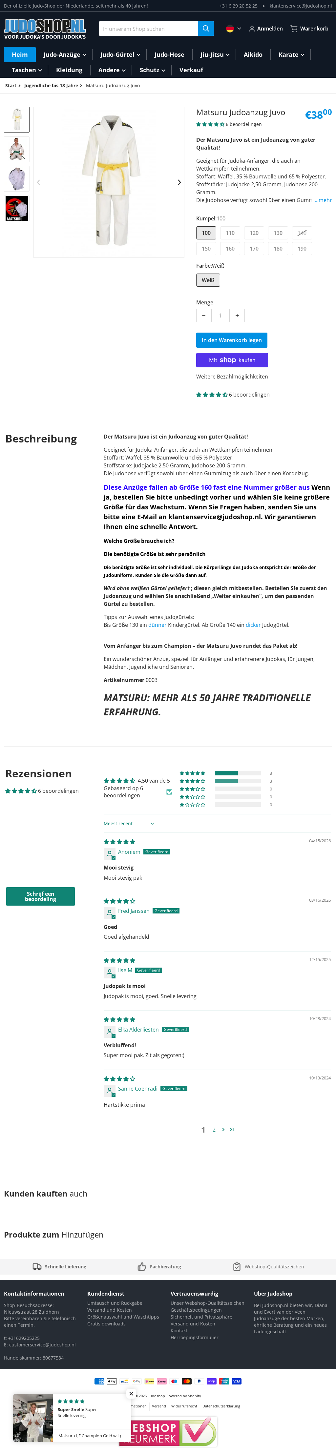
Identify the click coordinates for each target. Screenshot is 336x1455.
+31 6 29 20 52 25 (239, 6)
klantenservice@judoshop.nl (301, 6)
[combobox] (156, 28)
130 (278, 232)
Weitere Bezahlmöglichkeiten (232, 376)
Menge (204, 302)
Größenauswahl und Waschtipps (123, 1317)
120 (254, 232)
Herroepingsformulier (195, 1337)
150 (206, 248)
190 (302, 248)
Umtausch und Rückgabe (114, 1303)
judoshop (157, 1395)
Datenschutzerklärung (221, 1406)
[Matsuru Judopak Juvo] (17, 120)
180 (278, 248)
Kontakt (179, 1330)
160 (230, 248)
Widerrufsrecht (184, 1406)
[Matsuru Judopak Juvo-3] (17, 179)
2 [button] (214, 1129)
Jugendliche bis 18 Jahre (51, 85)
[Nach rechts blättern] (179, 182)
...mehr (323, 200)
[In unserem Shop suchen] (206, 28)
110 (230, 232)
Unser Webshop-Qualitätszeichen (207, 1303)
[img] (119, 841)
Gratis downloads (106, 1324)
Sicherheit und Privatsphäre (201, 1317)
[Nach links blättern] (38, 182)
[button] (211, 124)
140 (302, 232)
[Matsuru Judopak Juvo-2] (17, 149)
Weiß (208, 280)
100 (206, 232)
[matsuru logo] (17, 208)
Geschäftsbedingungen (196, 1310)
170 (254, 248)
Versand (159, 1406)
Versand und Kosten (109, 1310)
